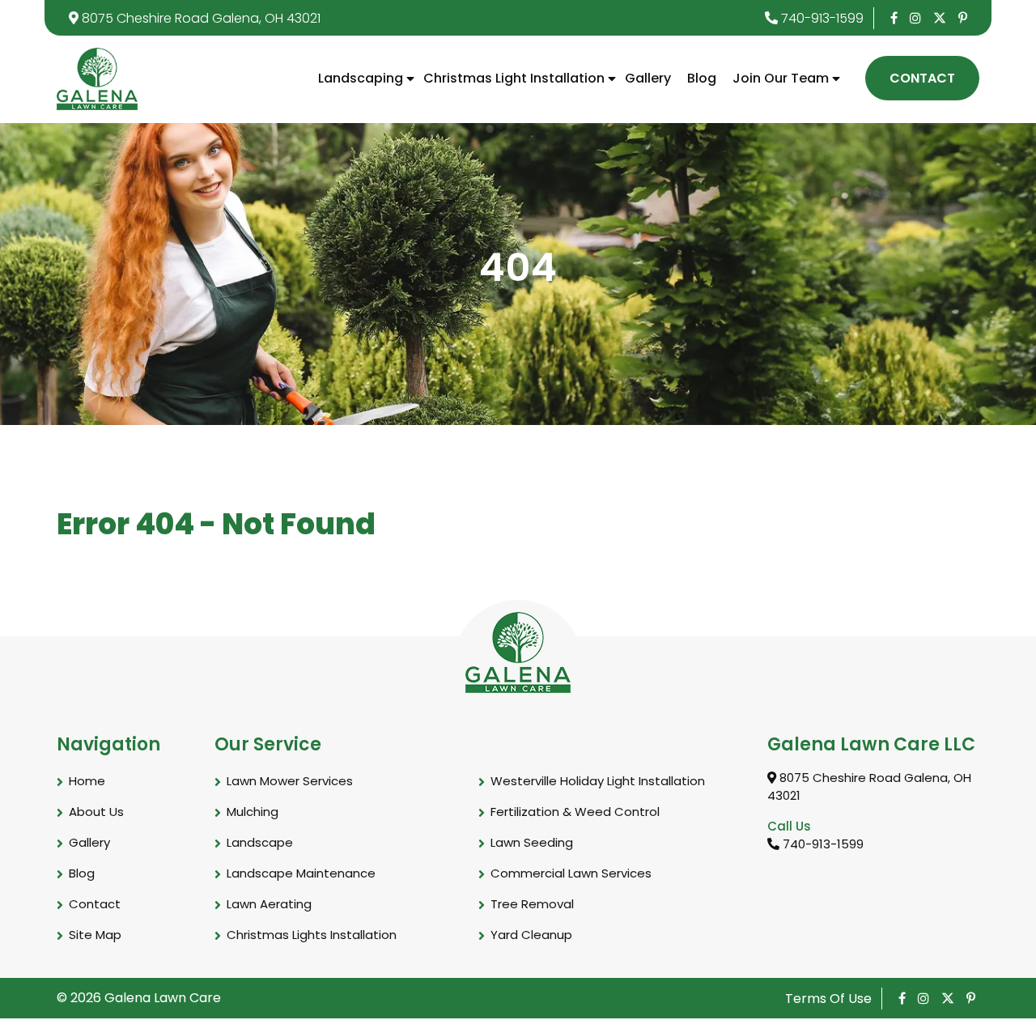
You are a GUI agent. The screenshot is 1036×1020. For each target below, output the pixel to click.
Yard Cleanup (531, 934)
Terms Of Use (828, 998)
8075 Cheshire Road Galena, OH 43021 (200, 18)
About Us (96, 811)
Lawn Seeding (531, 842)
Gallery (648, 78)
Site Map (95, 934)
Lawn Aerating (269, 903)
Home (87, 780)
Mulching (252, 811)
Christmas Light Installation (514, 78)
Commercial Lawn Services (571, 873)
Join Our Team (780, 78)
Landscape (260, 842)
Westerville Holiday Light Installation (597, 780)
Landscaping (360, 78)
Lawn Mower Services (290, 780)
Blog (701, 78)
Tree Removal (532, 903)
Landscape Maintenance (301, 873)
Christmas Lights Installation (312, 934)
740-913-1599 (821, 18)
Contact (922, 78)
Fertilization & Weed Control (575, 811)
